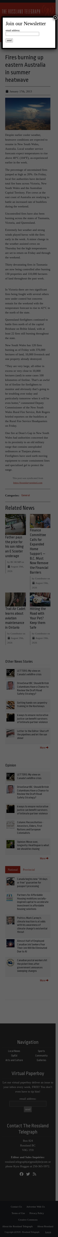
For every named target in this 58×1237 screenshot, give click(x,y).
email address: (13, 30)
